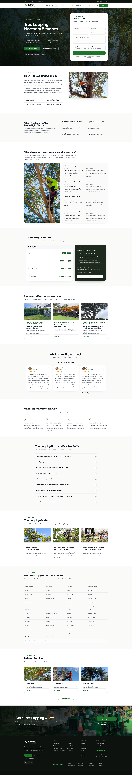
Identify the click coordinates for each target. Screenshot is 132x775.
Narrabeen (91, 765)
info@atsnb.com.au (30, 758)
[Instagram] (107, 1)
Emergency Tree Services (59, 750)
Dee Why (80, 763)
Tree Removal (56, 743)
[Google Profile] (32, 762)
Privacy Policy (91, 772)
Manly (69, 763)
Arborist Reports (70, 748)
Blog (73, 5)
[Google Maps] (85, 393)
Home (42, 5)
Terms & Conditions (99, 772)
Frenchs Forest (71, 765)
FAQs (69, 5)
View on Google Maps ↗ (102, 750)
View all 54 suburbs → (58, 764)
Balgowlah (91, 763)
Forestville (101, 765)
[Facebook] (104, 1)
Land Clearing (70, 750)
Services (54, 5)
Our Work (62, 5)
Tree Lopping (56, 745)
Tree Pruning (70, 743)
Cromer (100, 763)
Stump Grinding (70, 745)
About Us (48, 5)
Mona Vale (80, 765)
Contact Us (78, 5)
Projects (83, 743)
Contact (83, 755)
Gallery (83, 745)
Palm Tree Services (57, 748)
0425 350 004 (39, 755)
